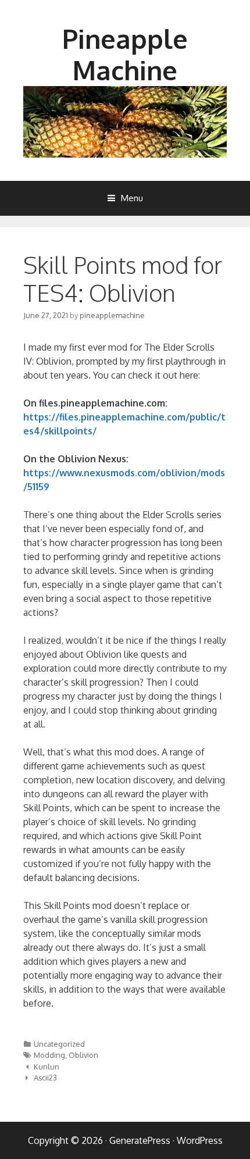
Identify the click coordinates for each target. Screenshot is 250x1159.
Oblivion (83, 1055)
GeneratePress (139, 1140)
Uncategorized (59, 1044)
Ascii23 (45, 1077)
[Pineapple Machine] (125, 121)
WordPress (200, 1140)
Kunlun (46, 1066)
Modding (49, 1055)
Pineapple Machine (125, 54)
